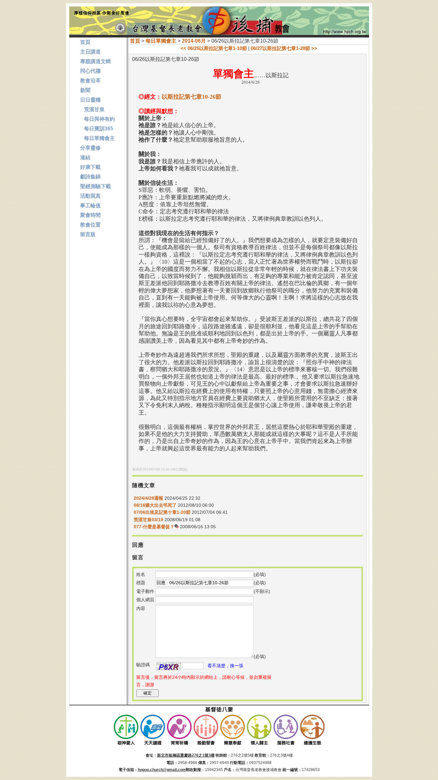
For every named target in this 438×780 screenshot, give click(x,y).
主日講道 (90, 51)
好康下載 (90, 167)
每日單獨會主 (161, 41)
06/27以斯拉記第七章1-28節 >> (284, 48)
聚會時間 (90, 215)
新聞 (85, 90)
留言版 (88, 234)
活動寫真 (90, 196)
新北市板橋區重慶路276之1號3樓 (186, 755)
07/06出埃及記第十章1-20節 (162, 512)
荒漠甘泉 (92, 109)
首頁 (135, 41)
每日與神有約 (97, 119)
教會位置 (90, 224)
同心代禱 (90, 71)
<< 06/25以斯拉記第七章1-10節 (214, 48)
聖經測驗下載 (95, 186)
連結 (85, 157)
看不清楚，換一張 (225, 665)
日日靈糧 (90, 100)
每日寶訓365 (96, 128)
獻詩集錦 (90, 176)
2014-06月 (194, 41)
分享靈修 (90, 148)
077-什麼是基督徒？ (154, 526)
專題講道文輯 (95, 61)
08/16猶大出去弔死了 (155, 505)
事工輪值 (90, 205)
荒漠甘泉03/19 (148, 519)
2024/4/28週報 (148, 498)
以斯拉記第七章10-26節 (191, 97)
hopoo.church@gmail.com (162, 770)
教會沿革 (90, 80)
